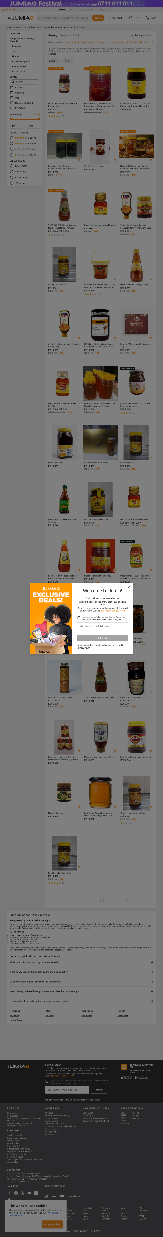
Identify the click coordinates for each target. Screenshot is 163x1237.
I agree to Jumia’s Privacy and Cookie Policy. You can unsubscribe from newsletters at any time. (103, 618)
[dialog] (81, 618)
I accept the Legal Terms (113, 610)
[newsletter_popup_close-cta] (129, 587)
